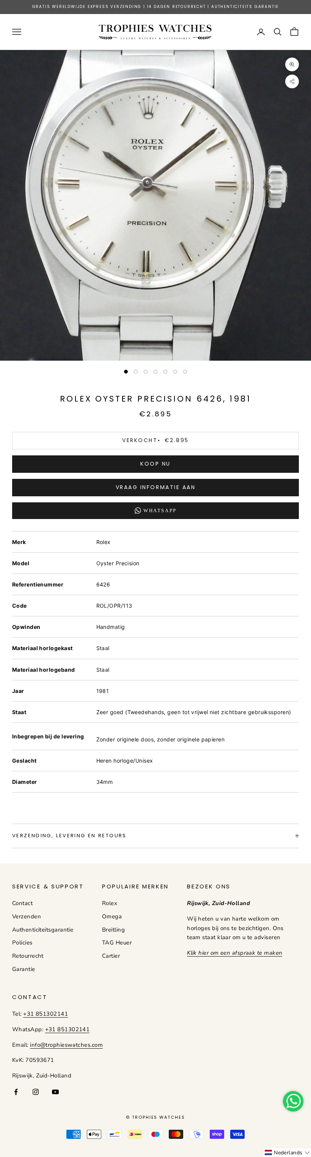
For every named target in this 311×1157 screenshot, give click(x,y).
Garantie (23, 969)
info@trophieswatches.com (66, 1045)
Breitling (113, 929)
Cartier (111, 956)
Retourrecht (28, 956)
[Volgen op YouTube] (55, 1092)
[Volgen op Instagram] (35, 1092)
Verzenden (26, 916)
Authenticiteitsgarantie (42, 929)
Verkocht (155, 440)
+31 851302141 (45, 1014)
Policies (22, 942)
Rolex (109, 903)
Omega (112, 916)
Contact (22, 903)
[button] (287, 1152)
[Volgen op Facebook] (16, 1092)
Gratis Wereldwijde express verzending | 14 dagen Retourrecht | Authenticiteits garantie (155, 6)
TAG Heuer (117, 942)
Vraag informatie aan (155, 487)
